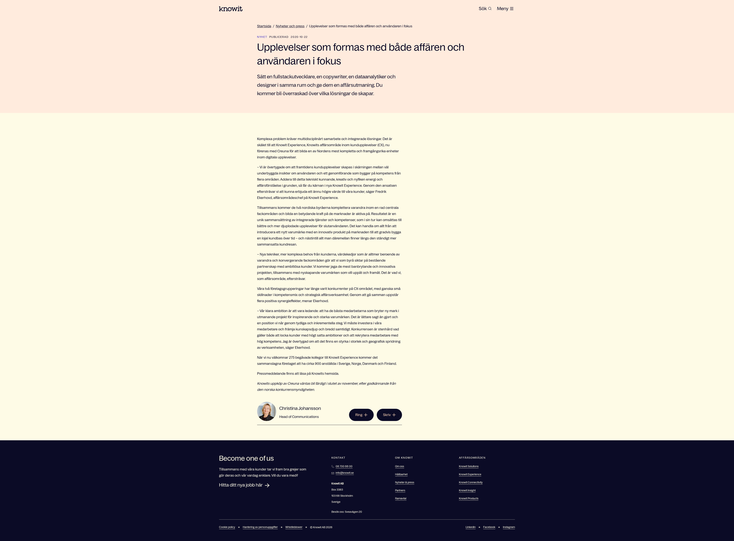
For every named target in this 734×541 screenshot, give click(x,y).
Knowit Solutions (469, 466)
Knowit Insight (467, 490)
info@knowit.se (345, 472)
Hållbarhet (401, 474)
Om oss (399, 466)
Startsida (264, 26)
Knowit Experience (470, 474)
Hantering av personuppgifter (260, 527)
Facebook (489, 527)
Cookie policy (227, 527)
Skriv (387, 415)
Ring (358, 415)
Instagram (509, 527)
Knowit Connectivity (471, 482)
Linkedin (471, 527)
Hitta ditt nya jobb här (241, 484)
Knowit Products (468, 498)
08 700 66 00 (344, 466)
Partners (400, 490)
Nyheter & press (404, 482)
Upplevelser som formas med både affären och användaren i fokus (360, 26)
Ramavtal (400, 498)
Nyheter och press (290, 26)
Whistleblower (293, 527)
